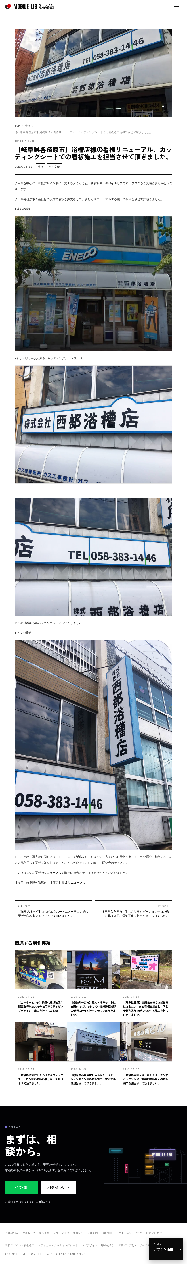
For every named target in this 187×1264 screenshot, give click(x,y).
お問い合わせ (58, 1187)
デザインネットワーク (129, 1233)
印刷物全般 (108, 1245)
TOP (17, 126)
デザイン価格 (61, 1233)
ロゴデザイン (90, 1245)
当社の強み (11, 1233)
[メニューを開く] (178, 7)
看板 (27, 126)
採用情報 (107, 1233)
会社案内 (92, 1233)
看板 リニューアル (73, 882)
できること (28, 1233)
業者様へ (78, 1233)
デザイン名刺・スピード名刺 (135, 1245)
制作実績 (54, 167)
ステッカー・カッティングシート (58, 1245)
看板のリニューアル (48, 872)
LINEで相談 (22, 1187)
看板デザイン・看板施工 (19, 1245)
